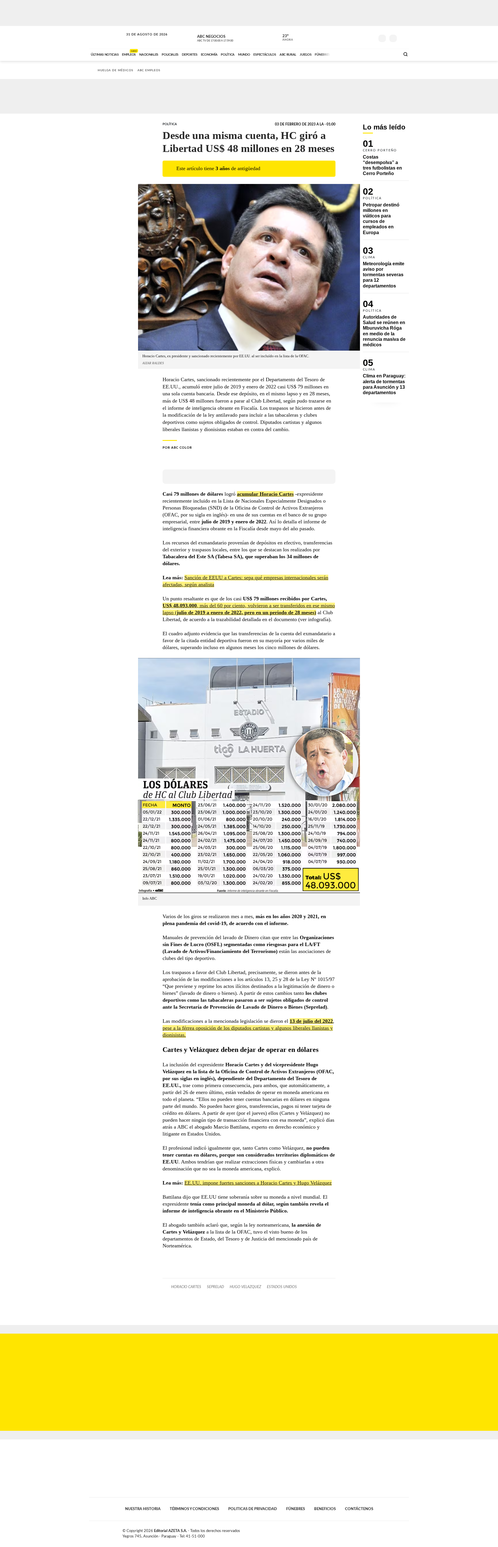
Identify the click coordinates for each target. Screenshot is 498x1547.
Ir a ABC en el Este (141, 39)
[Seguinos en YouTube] (361, 37)
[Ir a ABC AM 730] (365, 54)
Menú (404, 37)
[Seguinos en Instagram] (370, 37)
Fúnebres (295, 1509)
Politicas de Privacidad (252, 1509)
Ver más (386, 160)
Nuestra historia (143, 1509)
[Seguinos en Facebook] (344, 37)
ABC (107, 37)
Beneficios (325, 1509)
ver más (284, 38)
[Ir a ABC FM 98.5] (388, 54)
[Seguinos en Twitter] (353, 37)
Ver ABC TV (226, 37)
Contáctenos (359, 1509)
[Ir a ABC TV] (349, 54)
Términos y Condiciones (194, 1509)
